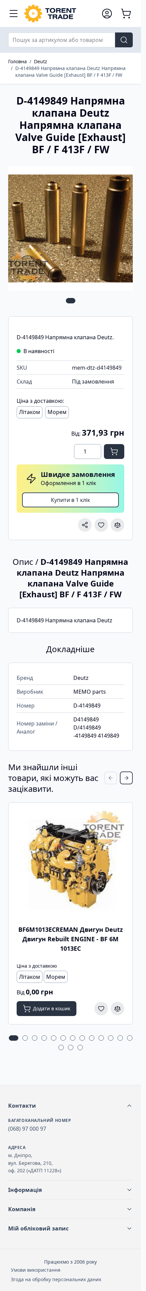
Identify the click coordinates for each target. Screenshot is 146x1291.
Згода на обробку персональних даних (56, 1279)
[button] (70, 1105)
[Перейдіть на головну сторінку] (59, 13)
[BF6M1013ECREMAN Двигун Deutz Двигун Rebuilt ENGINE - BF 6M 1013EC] (70, 864)
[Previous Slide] (110, 777)
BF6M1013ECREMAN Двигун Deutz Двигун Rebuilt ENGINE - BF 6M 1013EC (70, 938)
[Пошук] (124, 39)
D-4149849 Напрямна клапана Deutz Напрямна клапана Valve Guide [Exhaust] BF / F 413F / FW (70, 71)
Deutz (40, 61)
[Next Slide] (126, 777)
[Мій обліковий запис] (107, 13)
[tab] (70, 300)
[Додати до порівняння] (117, 525)
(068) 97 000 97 (27, 1128)
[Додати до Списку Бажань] (101, 525)
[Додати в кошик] (114, 451)
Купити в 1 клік (70, 500)
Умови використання (35, 1270)
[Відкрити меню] (13, 13)
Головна (17, 61)
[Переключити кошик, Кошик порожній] (126, 13)
